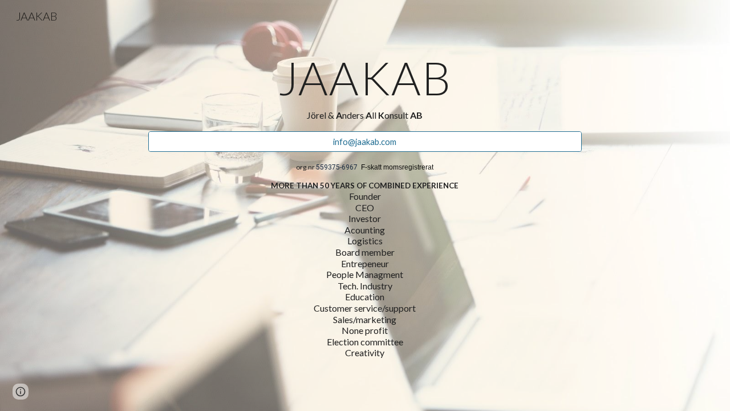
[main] (365, 88)
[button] (21, 392)
